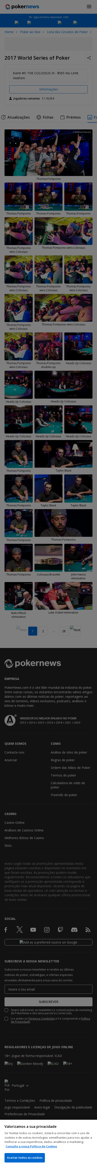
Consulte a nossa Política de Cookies (31, 1146)
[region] (48, 1143)
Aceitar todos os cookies (24, 1158)
